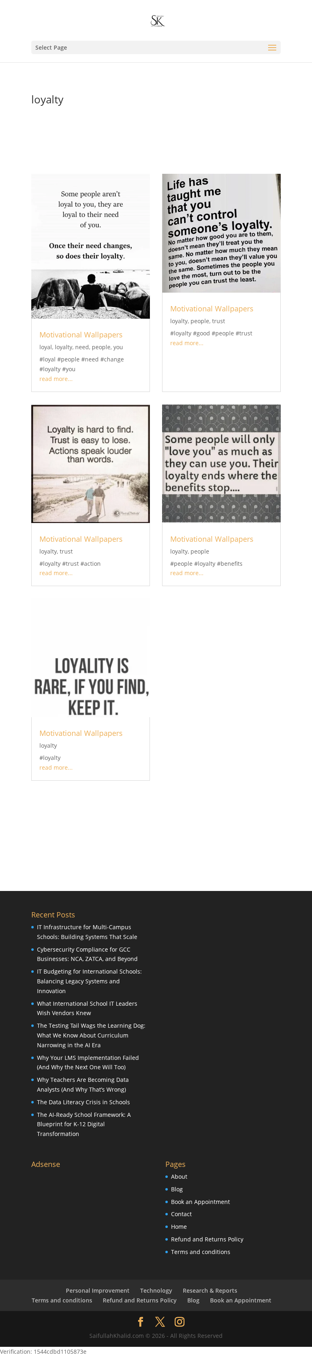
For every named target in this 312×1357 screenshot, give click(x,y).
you (118, 347)
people (101, 347)
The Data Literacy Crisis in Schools (83, 1102)
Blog (177, 1189)
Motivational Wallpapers (81, 334)
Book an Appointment (200, 1202)
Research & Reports (210, 1290)
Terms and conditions (200, 1252)
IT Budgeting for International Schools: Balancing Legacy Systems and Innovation (89, 981)
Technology (156, 1290)
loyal (45, 347)
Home (179, 1226)
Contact (181, 1214)
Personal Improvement (98, 1290)
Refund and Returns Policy (207, 1239)
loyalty (63, 347)
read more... (56, 379)
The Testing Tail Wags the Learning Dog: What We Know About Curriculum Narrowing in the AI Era (91, 1035)
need (82, 347)
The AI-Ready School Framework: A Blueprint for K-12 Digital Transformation (84, 1124)
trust (218, 321)
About (179, 1176)
